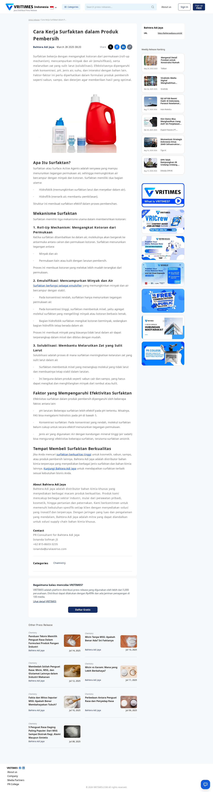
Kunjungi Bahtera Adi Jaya (60, 468)
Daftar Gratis (82, 609)
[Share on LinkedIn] (123, 47)
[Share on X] (110, 47)
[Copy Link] (129, 47)
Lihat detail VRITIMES (44, 601)
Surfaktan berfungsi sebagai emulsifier (57, 285)
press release (34, 20)
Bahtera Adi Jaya (43, 47)
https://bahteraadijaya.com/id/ (170, 33)
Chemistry (59, 563)
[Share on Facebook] (117, 47)
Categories (73, 6)
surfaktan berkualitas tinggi (74, 454)
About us (166, 7)
